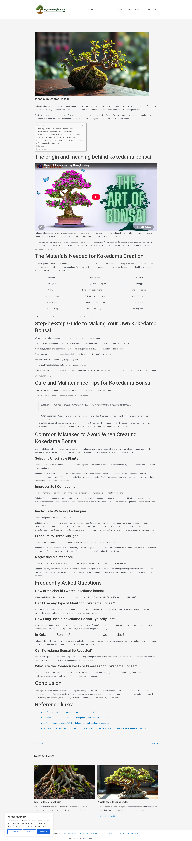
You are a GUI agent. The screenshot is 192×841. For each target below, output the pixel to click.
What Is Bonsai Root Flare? (47, 802)
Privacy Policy (121, 833)
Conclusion (42, 146)
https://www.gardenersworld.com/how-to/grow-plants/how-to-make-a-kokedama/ (75, 717)
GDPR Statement (110, 833)
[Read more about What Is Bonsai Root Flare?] (64, 782)
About (147, 9)
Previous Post (36, 743)
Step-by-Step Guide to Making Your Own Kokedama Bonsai (60, 135)
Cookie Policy (90, 833)
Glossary (138, 9)
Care (107, 9)
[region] (28, 825)
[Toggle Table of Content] (81, 125)
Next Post (157, 743)
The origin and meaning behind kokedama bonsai (56, 129)
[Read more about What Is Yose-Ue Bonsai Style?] (127, 782)
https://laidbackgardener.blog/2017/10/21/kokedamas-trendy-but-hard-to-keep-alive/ (75, 723)
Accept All (43, 832)
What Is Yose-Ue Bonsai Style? (112, 802)
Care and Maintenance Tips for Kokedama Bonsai (56, 137)
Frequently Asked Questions (48, 143)
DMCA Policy (99, 833)
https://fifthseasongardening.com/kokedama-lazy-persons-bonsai (68, 712)
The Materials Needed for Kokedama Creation (55, 132)
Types (98, 9)
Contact (157, 9)
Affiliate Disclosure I (67, 833)
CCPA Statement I (80, 833)
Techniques (117, 9)
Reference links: (44, 149)
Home (90, 9)
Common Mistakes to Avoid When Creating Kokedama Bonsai (61, 140)
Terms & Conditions (132, 833)
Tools (128, 9)
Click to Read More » (108, 816)
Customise (15, 832)
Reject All (29, 832)
